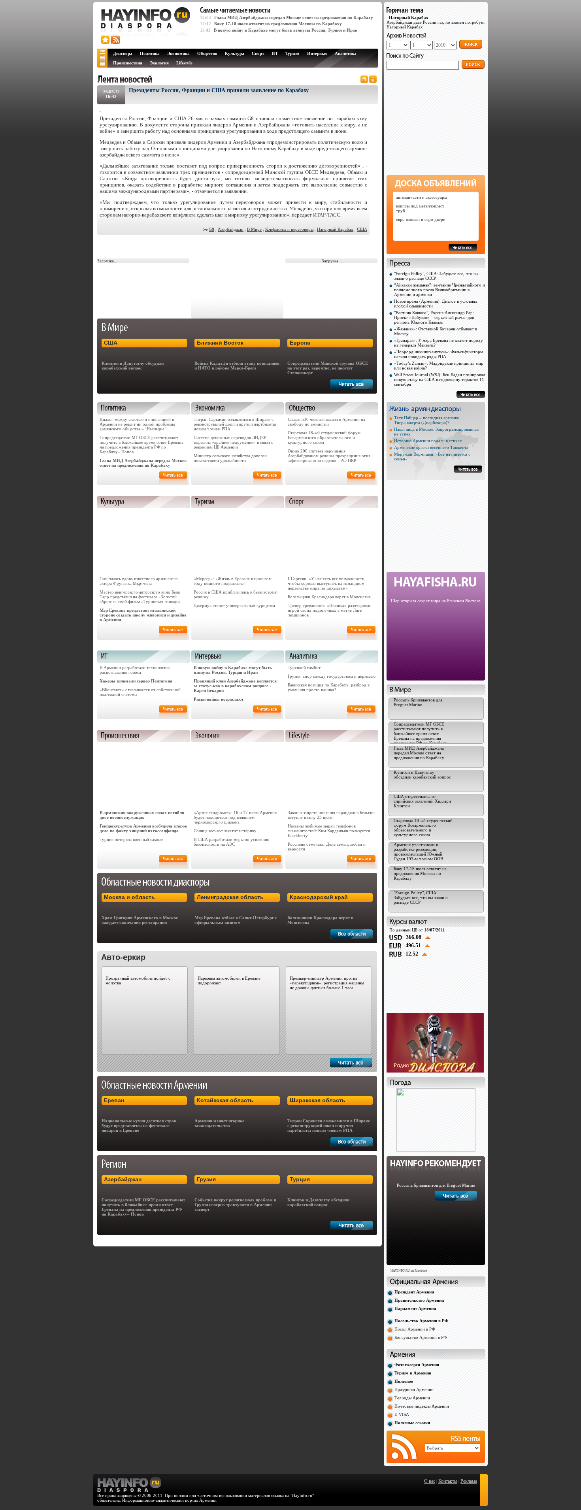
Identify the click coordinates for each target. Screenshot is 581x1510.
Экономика (178, 53)
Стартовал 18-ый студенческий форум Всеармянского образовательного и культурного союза (324, 437)
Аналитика (346, 53)
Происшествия (127, 62)
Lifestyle (184, 62)
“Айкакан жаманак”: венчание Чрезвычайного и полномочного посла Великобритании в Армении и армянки (439, 290)
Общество (207, 53)
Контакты (447, 1481)
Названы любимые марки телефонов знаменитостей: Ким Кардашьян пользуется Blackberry (329, 831)
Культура (234, 53)
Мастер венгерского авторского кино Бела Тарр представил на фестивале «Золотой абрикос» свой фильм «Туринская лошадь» (140, 597)
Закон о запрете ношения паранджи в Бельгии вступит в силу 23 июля (331, 815)
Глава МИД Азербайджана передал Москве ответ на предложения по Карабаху (293, 17)
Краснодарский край (319, 897)
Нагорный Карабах (335, 229)
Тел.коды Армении (412, 1397)
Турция (300, 1179)
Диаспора (122, 53)
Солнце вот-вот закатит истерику (225, 830)
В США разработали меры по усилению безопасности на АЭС (231, 841)
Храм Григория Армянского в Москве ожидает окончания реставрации (140, 920)
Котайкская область (225, 1100)
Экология (159, 62)
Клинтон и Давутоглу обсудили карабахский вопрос (133, 365)
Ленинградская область (230, 897)
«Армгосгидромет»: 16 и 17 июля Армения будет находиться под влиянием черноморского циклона (235, 817)
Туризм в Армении (412, 1372)
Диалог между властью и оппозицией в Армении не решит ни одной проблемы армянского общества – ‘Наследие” (137, 424)
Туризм (292, 53)
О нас (429, 1481)
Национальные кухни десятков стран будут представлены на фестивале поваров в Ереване (139, 1125)
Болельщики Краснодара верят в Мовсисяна (329, 596)
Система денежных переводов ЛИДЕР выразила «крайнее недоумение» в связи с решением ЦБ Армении (233, 442)
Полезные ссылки (412, 1422)
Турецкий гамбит (304, 667)
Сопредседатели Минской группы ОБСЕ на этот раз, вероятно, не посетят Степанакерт (327, 368)
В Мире (254, 229)
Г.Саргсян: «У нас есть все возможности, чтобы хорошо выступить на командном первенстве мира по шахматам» (327, 583)
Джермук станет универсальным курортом (234, 605)
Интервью (317, 53)
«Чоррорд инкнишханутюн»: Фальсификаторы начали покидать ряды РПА (438, 354)
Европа (300, 342)
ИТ (275, 53)
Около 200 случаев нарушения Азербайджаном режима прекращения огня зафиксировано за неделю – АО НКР (329, 456)
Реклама (468, 1481)
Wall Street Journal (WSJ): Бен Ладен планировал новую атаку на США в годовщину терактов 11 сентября (439, 379)
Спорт (258, 53)
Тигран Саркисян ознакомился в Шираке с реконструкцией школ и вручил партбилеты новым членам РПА (235, 424)
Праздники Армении (414, 1389)
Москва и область (129, 897)
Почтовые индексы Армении (421, 1406)
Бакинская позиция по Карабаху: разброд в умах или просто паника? (329, 687)
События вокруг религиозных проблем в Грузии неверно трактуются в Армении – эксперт (235, 1204)
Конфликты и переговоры (289, 229)
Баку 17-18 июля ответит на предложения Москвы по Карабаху (278, 23)
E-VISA (401, 1414)
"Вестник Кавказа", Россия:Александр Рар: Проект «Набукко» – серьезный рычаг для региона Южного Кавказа (434, 317)
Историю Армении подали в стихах (428, 440)
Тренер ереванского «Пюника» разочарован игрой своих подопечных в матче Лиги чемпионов (330, 610)
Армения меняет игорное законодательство (219, 1123)
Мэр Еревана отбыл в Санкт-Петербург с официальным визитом (235, 920)
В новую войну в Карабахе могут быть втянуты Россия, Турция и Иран (285, 30)
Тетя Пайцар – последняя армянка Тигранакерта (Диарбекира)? (426, 420)
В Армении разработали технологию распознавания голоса (135, 670)
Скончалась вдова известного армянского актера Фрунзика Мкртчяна (139, 581)
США (362, 229)
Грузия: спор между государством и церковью (331, 676)
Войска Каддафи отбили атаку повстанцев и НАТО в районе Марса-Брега (236, 365)
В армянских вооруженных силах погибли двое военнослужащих (142, 815)
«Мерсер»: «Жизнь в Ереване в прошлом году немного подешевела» (233, 581)
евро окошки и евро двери (420, 219)
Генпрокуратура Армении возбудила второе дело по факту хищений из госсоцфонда (143, 828)
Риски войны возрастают (218, 699)
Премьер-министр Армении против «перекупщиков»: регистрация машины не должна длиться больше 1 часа (327, 983)
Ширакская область (317, 1100)
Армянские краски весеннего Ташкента (431, 447)
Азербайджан (230, 229)
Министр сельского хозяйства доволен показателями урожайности (230, 458)
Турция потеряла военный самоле (131, 839)
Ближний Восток (220, 342)
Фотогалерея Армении (416, 1364)
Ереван (114, 1100)
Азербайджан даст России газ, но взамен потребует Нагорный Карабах (436, 22)
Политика (150, 53)
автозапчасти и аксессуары (421, 197)
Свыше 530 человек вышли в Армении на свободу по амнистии (326, 421)
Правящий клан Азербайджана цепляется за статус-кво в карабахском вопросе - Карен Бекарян (235, 686)
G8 (211, 229)
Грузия (206, 1179)
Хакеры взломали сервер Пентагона (136, 681)
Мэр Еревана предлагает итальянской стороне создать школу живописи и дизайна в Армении (143, 615)
